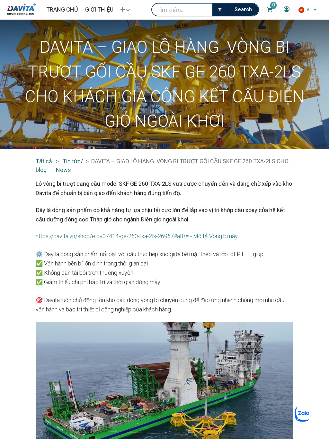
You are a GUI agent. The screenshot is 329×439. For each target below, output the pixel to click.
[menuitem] (61, 9)
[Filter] (220, 10)
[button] (125, 10)
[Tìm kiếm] (243, 10)
